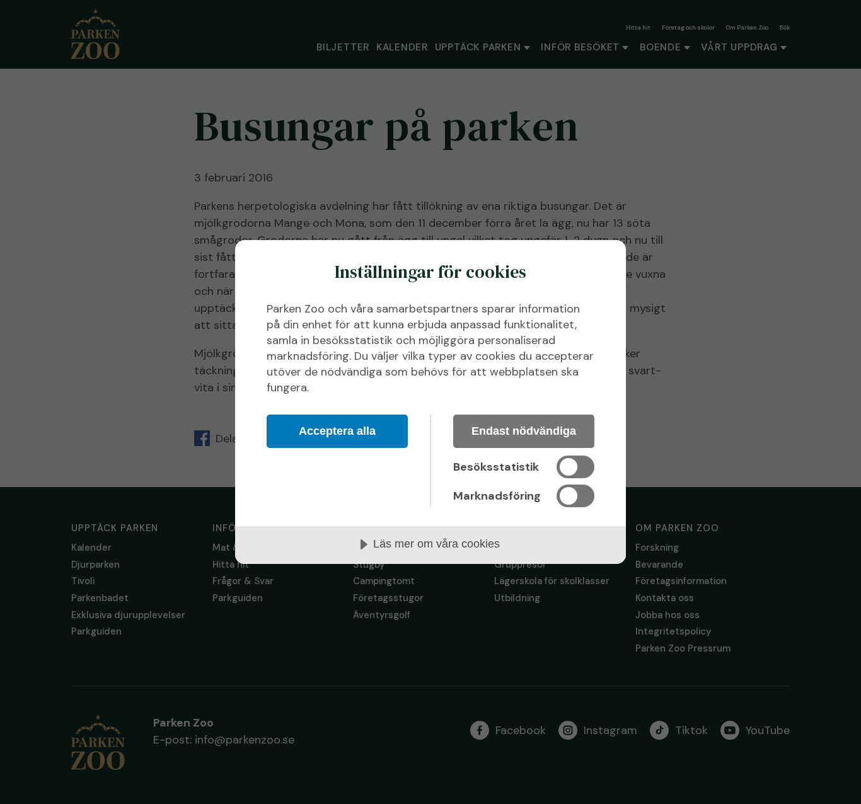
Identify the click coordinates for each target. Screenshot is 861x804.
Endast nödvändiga (523, 431)
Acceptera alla (337, 431)
